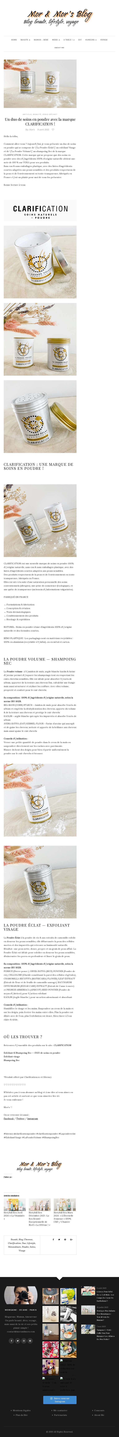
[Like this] (53, 129)
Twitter (20, 1118)
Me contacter (60, 1410)
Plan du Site (22, 1415)
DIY (80, 40)
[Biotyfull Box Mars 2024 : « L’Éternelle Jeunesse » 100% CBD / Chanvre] (65, 1204)
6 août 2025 (101, 1288)
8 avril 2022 (43, 129)
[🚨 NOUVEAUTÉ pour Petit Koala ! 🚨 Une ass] (68, 1332)
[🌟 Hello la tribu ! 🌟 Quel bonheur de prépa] (68, 1349)
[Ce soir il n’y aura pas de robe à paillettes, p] (68, 1385)
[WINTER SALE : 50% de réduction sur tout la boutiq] (68, 1367)
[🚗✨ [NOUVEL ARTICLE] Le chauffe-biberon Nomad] (50, 1314)
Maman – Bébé (41, 40)
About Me (59, 48)
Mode (55, 40)
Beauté (25, 40)
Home (14, 40)
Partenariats (60, 1415)
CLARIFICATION (63, 1045)
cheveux (28, 1239)
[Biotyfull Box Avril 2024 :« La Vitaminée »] (15, 1204)
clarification (14, 1243)
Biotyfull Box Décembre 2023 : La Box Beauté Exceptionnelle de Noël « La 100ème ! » (39, 1218)
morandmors (14, 1246)
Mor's (32, 129)
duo (24, 1243)
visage (22, 1250)
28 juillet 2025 (102, 1307)
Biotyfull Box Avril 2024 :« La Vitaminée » (14, 1215)
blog (21, 1239)
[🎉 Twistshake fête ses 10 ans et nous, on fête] (50, 1296)
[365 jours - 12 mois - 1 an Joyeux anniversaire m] (50, 1385)
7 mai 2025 (101, 1326)
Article (27, 114)
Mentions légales (22, 1410)
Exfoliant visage (12, 1056)
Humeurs (90, 40)
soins (32, 1246)
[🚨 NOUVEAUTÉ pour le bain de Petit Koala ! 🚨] (68, 1314)
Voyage (104, 40)
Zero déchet (50, 114)
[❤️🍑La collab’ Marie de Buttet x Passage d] (50, 1349)
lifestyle (31, 1243)
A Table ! (68, 40)
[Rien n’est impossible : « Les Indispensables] (50, 1367)
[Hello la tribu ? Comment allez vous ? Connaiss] (50, 1332)
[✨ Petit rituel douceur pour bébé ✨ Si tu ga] (68, 1296)
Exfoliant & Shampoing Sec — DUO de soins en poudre (32, 1052)
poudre (25, 1246)
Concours (99, 1410)
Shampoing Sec (12, 1060)
